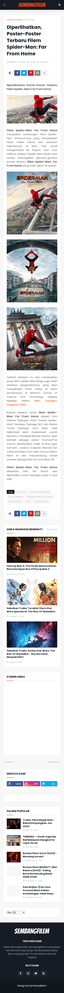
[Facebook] (17, 73)
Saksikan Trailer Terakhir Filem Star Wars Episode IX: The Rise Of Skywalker (31, 610)
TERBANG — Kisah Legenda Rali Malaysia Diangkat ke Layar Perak (39, 840)
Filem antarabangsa (40, 492)
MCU (28, 501)
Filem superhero (15, 496)
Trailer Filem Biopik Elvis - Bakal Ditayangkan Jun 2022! (39, 823)
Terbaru (9, 761)
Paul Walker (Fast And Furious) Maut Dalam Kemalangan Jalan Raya (38, 890)
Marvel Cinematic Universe (40, 496)
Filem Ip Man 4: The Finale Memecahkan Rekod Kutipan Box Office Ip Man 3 (31, 567)
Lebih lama (53, 761)
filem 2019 (29, 19)
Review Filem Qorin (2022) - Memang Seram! (40, 855)
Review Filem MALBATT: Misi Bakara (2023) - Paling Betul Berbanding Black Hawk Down (40, 872)
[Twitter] (24, 73)
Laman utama (14, 19)
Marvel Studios (15, 501)
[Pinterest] (31, 73)
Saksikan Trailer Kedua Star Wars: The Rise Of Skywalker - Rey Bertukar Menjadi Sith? (31, 654)
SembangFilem (42, 501)
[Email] (37, 73)
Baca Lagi (52, 529)
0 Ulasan (44, 62)
